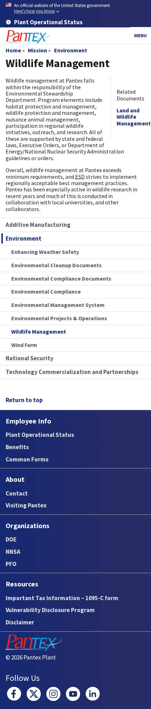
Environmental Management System (58, 304)
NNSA (13, 552)
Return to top (24, 400)
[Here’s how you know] (75, 8)
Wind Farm (24, 344)
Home (13, 50)
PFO (11, 564)
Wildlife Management (38, 331)
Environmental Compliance (46, 291)
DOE (11, 539)
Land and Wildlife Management (134, 117)
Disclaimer (20, 622)
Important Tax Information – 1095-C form (62, 598)
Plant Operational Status (40, 435)
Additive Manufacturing (38, 225)
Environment (70, 50)
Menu (140, 35)
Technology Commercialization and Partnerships (72, 372)
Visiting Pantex (26, 505)
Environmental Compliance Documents (61, 278)
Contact (17, 493)
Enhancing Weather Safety (45, 251)
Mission (37, 50)
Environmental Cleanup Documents (56, 265)
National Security (29, 358)
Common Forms (27, 459)
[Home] (28, 36)
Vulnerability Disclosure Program (50, 610)
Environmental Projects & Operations (59, 318)
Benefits (17, 447)
